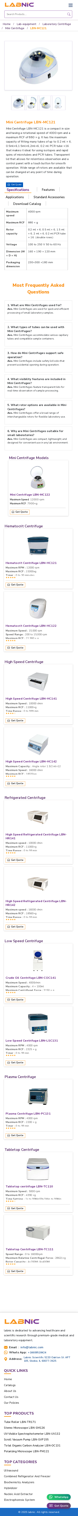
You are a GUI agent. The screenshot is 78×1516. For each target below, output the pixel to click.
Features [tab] (48, 189)
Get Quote (61, 1505)
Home (7, 24)
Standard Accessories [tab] (49, 197)
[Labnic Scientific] (22, 1323)
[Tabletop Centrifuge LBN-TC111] (38, 1233)
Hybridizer (10, 1488)
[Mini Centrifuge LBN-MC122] (38, 478)
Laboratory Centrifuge (56, 24)
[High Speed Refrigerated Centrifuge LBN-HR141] (38, 818)
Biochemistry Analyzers (19, 1482)
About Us (10, 1391)
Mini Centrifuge (14, 28)
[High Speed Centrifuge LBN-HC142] (38, 745)
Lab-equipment (26, 24)
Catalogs (10, 1385)
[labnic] (19, 5)
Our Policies (11, 1403)
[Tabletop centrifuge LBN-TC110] (38, 1170)
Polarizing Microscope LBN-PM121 (26, 1451)
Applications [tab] (15, 197)
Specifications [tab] (18, 189)
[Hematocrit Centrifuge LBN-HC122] (38, 609)
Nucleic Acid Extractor (18, 1494)
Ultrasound (11, 1470)
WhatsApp (61, 1497)
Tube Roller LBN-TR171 (20, 1422)
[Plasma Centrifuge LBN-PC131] (38, 1097)
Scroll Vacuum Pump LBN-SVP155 (26, 1439)
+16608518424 (37, 1352)
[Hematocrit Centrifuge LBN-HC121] (38, 546)
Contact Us (11, 1397)
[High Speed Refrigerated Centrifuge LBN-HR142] (38, 884)
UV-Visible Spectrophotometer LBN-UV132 (32, 1434)
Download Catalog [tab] (27, 204)
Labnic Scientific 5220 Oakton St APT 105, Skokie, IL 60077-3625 (47, 1359)
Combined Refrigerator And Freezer (27, 1476)
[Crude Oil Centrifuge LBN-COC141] (38, 961)
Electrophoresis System (19, 1500)
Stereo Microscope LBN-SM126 (24, 1428)
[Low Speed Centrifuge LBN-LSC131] (38, 1024)
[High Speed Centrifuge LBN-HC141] (38, 682)
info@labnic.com (32, 1347)
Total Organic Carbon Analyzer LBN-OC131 (32, 1445)
